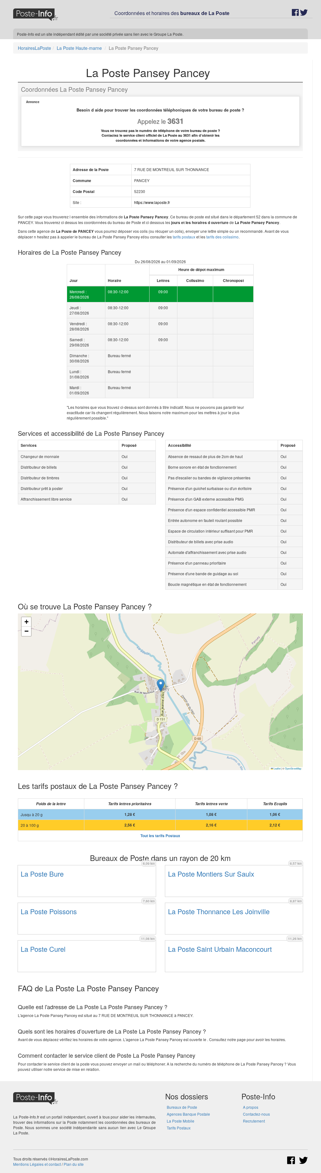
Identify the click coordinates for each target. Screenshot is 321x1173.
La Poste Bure (42, 873)
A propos (250, 1107)
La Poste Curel (43, 949)
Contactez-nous (256, 1114)
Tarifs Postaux (179, 1127)
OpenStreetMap (293, 768)
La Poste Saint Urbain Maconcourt (220, 949)
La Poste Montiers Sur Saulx (211, 873)
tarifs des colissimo (222, 236)
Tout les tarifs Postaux (160, 835)
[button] (161, 685)
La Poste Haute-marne (79, 48)
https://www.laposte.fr (152, 202)
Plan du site (74, 1164)
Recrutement (254, 1120)
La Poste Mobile (180, 1120)
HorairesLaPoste (34, 48)
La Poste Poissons (49, 911)
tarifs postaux (184, 236)
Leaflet (277, 768)
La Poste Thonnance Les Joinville (219, 911)
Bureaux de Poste (182, 1107)
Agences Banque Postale (188, 1114)
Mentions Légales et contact (37, 1164)
